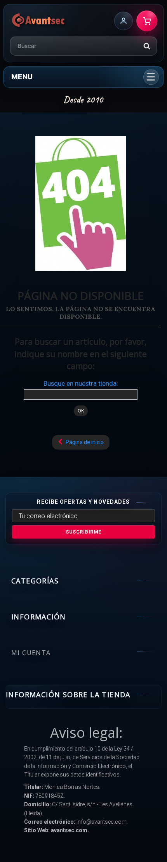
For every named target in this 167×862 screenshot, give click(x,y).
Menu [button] (22, 77)
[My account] (123, 21)
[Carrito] (146, 20)
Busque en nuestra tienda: (80, 383)
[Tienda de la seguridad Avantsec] (39, 21)
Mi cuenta (31, 652)
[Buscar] (146, 46)
